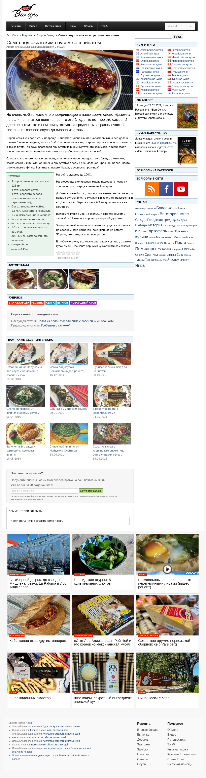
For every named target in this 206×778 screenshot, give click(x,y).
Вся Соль (12, 35)
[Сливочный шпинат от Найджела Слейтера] (69, 433)
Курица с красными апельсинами (61, 726)
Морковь (180, 237)
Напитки (143, 754)
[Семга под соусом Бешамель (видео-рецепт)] (69, 354)
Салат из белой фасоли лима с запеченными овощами (75, 321)
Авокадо (140, 208)
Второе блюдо (45, 35)
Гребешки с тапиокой (55, 325)
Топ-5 (13, 693)
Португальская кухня (184, 68)
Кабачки (140, 231)
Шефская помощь (85, 693)
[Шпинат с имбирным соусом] (69, 396)
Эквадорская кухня (182, 86)
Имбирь (141, 225)
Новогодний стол (83, 302)
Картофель (156, 231)
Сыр (179, 254)
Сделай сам (17, 635)
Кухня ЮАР (178, 89)
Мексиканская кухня (183, 61)
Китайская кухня (181, 50)
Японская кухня (181, 93)
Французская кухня (183, 82)
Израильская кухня (151, 79)
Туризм (140, 259)
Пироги (190, 243)
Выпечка (143, 734)
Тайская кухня (180, 75)
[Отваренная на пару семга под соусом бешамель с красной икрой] (25, 354)
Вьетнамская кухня (151, 64)
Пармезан (169, 243)
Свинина (151, 254)
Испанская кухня (150, 89)
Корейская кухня (181, 53)
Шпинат (62, 302)
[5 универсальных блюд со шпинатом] (112, 354)
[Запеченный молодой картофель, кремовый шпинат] (25, 433)
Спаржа (171, 254)
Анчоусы (151, 208)
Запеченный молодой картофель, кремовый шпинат (20, 450)
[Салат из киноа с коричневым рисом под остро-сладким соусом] (112, 433)
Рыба (191, 249)
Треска (187, 255)
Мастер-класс (164, 237)
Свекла (139, 254)
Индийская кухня (150, 82)
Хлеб (165, 260)
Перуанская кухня (182, 64)
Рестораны (175, 249)
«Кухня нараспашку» (163, 142)
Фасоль (158, 260)
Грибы (176, 220)
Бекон (181, 208)
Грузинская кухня (150, 75)
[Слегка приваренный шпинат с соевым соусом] (25, 396)
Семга (50, 302)
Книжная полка (83, 635)
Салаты (142, 759)
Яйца (140, 265)
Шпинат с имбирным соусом (68, 408)
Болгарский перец (147, 214)
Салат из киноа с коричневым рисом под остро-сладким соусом (108, 450)
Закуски (142, 749)
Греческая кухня (149, 71)
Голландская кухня (151, 68)
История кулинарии (187, 225)
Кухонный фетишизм (181, 754)
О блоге (172, 729)
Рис (185, 249)
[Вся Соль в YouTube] (181, 195)
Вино (142, 693)
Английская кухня (150, 53)
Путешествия (18, 574)
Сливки (162, 255)
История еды (169, 225)
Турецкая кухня (180, 79)
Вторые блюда (147, 729)
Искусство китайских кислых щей (61, 733)
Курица (141, 237)
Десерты (143, 739)
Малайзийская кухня (183, 57)
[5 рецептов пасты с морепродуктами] (112, 396)
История (155, 225)
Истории (79, 574)
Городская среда (159, 220)
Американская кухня (152, 50)
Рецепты (27, 35)
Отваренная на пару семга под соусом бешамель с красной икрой (24, 371)
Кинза (171, 231)
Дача (184, 220)
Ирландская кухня (150, 86)
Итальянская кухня (151, 93)
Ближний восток (149, 61)
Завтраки (143, 744)
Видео (142, 574)
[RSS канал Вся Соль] (152, 195)
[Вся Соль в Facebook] (166, 195)
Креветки (181, 231)
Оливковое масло (154, 243)
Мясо (189, 237)
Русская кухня (180, 71)
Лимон (152, 237)
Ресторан (163, 249)
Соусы (141, 764)
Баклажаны (166, 208)
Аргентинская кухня (151, 57)
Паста (180, 242)
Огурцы (139, 243)
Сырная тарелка (148, 635)
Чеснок (173, 260)
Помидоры (145, 248)
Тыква (149, 259)
